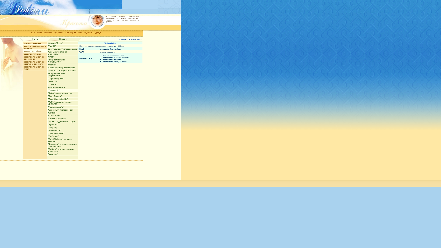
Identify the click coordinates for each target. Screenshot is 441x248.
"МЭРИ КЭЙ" (54, 116)
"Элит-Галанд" (55, 96)
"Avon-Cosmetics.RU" (58, 99)
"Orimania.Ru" (54, 90)
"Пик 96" (52, 46)
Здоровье (58, 33)
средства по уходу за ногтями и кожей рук (34, 63)
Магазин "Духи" (55, 43)
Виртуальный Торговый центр (62, 49)
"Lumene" (52, 84)
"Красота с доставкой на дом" (62, 122)
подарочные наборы (33, 51)
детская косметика (32, 43)
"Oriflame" (52, 113)
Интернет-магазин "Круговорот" (56, 75)
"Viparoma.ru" (54, 130)
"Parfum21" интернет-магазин (62, 71)
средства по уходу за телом (115, 62)
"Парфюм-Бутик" (56, 133)
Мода (39, 33)
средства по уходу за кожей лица (34, 58)
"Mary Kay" (53, 127)
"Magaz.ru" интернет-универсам (58, 53)
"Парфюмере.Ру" (56, 107)
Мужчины (88, 33)
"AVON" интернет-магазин (60, 93)
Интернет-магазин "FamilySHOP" (56, 61)
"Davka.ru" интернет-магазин (61, 68)
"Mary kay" (53, 154)
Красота (48, 33)
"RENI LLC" (53, 81)
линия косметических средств (116, 57)
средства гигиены (32, 54)
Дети (80, 33)
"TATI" (51, 57)
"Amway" (52, 65)
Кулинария (70, 33)
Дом (33, 33)
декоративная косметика (113, 55)
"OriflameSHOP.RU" (57, 119)
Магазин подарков (56, 87)
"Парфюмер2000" (56, 79)
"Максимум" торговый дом (60, 110)
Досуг (98, 33)
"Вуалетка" (53, 124)
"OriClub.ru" (53, 136)
